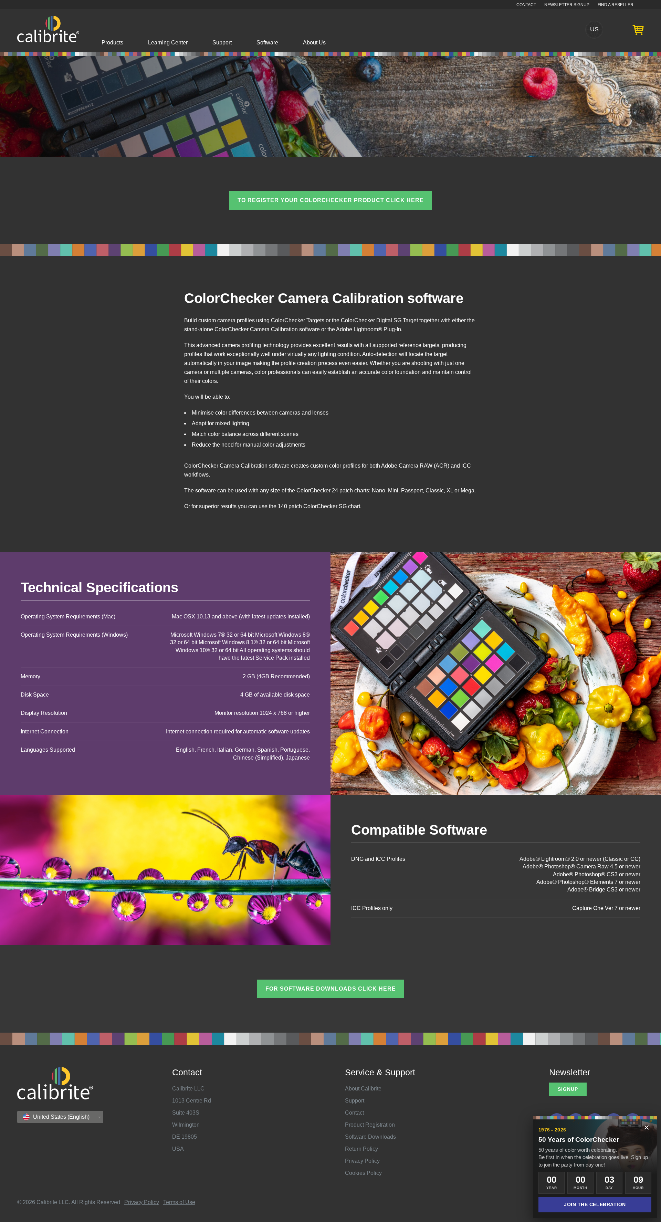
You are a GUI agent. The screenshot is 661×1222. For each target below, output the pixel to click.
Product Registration (370, 1125)
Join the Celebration (595, 1204)
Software (267, 42)
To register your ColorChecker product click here (331, 200)
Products (112, 42)
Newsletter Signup (566, 4)
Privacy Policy (362, 1161)
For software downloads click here (330, 989)
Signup (568, 1089)
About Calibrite (363, 1089)
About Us (314, 42)
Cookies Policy (363, 1173)
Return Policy (361, 1149)
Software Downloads (370, 1137)
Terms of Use (179, 1202)
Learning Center (168, 42)
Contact (526, 4)
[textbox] (58, 1117)
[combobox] (60, 1117)
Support (222, 42)
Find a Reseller (615, 4)
